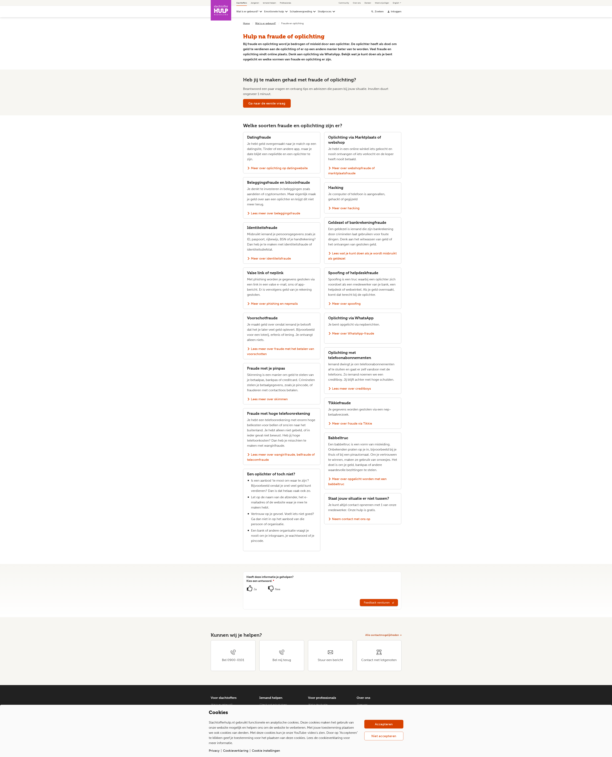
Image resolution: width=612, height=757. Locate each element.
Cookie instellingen (266, 751)
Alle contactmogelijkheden (382, 635)
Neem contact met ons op (351, 519)
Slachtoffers (241, 3)
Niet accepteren (383, 736)
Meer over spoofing (346, 304)
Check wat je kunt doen (273, 704)
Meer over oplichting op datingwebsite (279, 168)
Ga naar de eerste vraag (266, 103)
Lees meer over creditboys (351, 388)
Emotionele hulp (274, 11)
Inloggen (396, 11)
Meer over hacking (346, 208)
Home (246, 23)
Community (344, 3)
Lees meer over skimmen (269, 399)
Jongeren (255, 3)
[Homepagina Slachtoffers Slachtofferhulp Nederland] (221, 10)
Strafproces (324, 11)
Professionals (285, 3)
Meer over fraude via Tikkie (352, 423)
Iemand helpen (269, 3)
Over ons (357, 3)
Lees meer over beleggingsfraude (275, 213)
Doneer (367, 3)
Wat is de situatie (318, 704)
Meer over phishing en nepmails (274, 304)
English (396, 3)
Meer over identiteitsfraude (271, 258)
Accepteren (384, 724)
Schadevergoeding (301, 11)
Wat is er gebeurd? (247, 11)
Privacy (214, 751)
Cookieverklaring (235, 751)
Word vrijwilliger (382, 3)
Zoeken (379, 11)
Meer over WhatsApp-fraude (353, 333)
